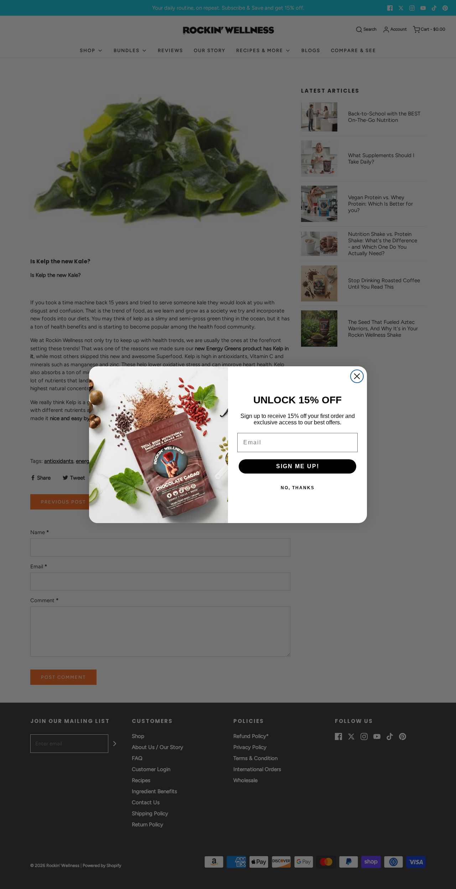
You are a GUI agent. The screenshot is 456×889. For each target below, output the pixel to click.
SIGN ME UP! (297, 466)
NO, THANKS (298, 487)
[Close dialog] (357, 376)
